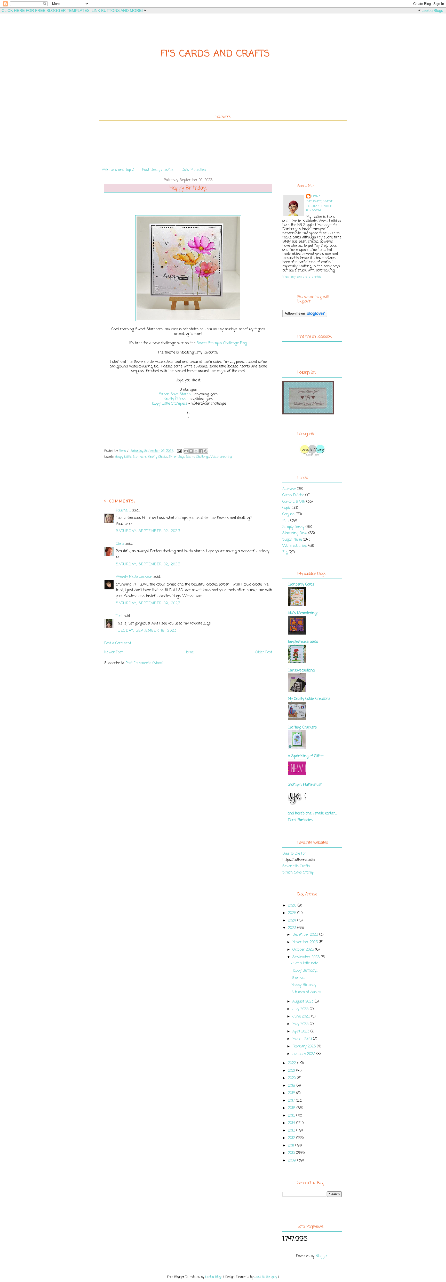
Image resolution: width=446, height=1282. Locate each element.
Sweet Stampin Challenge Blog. (222, 343)
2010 (292, 1153)
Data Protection (194, 170)
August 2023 (303, 1001)
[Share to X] (195, 451)
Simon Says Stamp (174, 394)
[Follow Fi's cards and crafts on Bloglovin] (304, 316)
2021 (292, 1070)
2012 (292, 1138)
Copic (286, 508)
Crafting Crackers (302, 727)
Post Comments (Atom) (144, 663)
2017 (292, 1100)
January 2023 (304, 1054)
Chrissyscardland (301, 670)
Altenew (289, 489)
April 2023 (301, 1031)
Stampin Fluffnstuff (305, 785)
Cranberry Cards (301, 584)
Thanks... (298, 978)
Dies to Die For (294, 853)
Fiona (316, 196)
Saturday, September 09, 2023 (148, 603)
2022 (292, 1063)
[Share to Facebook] (200, 451)
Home (189, 652)
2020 (292, 1078)
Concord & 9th (293, 501)
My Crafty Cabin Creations (309, 699)
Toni (119, 616)
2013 (292, 1130)
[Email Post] (179, 451)
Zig (285, 552)
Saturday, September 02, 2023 (148, 531)
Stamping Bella (294, 533)
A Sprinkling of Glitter (306, 756)
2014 (292, 1123)
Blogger (322, 1256)
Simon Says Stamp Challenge (189, 457)
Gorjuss (288, 514)
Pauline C (123, 510)
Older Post (264, 652)
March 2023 (302, 1039)
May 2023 (301, 1024)
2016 (292, 1108)
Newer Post (113, 652)
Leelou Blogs (432, 10)
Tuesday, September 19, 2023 (146, 631)
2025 (292, 913)
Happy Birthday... (304, 970)
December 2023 (305, 935)
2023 (292, 928)
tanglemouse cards (303, 642)
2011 (291, 1145)
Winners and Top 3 (118, 170)
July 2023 (301, 1009)
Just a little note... (305, 963)
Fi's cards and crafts (215, 54)
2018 (292, 1093)
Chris (120, 544)
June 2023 (301, 1016)
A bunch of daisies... (307, 992)
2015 (292, 1115)
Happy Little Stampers (168, 403)
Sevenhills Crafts (296, 866)
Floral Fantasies (300, 820)
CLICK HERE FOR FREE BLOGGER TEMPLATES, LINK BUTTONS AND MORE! (72, 10)
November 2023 (305, 942)
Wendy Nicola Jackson (134, 577)
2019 (292, 1085)
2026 (293, 905)
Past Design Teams (157, 170)
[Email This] (186, 451)
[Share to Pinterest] (205, 451)
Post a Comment (117, 643)
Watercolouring (221, 457)
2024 (292, 920)
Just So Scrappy (265, 1277)
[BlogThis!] (191, 451)
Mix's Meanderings (303, 613)
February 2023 (304, 1046)
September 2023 (306, 957)
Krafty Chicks (175, 399)
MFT (285, 520)
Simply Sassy (293, 527)
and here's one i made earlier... (312, 813)
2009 (292, 1160)
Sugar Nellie (292, 539)
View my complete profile (302, 277)
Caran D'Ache (293, 495)
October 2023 (303, 949)
